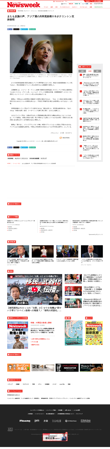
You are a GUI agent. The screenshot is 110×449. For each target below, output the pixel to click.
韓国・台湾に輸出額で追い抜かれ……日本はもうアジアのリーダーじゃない (91, 76)
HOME (9, 163)
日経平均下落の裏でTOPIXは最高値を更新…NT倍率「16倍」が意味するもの (91, 120)
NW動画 (47, 384)
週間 (97, 71)
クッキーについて (39, 413)
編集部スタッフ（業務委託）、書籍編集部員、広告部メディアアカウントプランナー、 (47, 398)
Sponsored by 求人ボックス (96, 234)
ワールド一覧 (16, 163)
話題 (91, 7)
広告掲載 (60, 410)
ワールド (46, 7)
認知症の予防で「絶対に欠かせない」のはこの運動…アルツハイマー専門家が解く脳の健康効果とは (91, 138)
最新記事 (71, 3)
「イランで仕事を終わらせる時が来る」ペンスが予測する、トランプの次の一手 (91, 157)
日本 (56, 7)
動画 (91, 3)
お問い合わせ (68, 410)
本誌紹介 (88, 1)
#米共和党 (20, 11)
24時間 (89, 71)
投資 (69, 384)
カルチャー (74, 7)
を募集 (88, 398)
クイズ (54, 384)
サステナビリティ (99, 7)
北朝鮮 (17, 384)
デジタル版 (34, 341)
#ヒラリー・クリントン (30, 11)
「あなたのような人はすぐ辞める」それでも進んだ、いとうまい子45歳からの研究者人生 (91, 84)
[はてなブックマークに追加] (24, 29)
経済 (52, 7)
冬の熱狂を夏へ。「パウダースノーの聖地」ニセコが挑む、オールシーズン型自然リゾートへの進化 (91, 111)
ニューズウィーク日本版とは (37, 410)
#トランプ (51, 11)
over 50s (62, 384)
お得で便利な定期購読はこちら (40, 339)
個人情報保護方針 (50, 413)
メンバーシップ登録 (51, 410)
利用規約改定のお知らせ (13, 395)
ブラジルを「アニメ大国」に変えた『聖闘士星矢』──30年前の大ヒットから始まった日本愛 (91, 102)
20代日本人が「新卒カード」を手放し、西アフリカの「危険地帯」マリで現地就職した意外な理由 (91, 128)
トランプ (10, 384)
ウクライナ (26, 384)
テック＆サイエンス (64, 7)
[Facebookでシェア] (9, 29)
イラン (40, 384)
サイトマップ (79, 413)
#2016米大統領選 (42, 11)
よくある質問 (77, 410)
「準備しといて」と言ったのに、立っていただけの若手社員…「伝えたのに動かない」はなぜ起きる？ (91, 148)
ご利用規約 (30, 413)
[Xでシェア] (16, 29)
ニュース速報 (85, 3)
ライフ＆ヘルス (83, 7)
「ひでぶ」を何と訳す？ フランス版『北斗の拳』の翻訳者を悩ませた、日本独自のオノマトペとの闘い (91, 93)
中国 (33, 384)
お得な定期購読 (97, 1)
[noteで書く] (32, 29)
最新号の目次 (35, 344)
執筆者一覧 (77, 3)
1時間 (82, 71)
